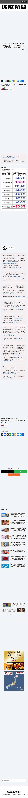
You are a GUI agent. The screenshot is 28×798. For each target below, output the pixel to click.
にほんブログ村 (4, 431)
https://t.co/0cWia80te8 (13, 306)
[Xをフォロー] (7, 471)
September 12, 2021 (19, 161)
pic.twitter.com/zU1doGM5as (9, 373)
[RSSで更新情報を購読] (14, 474)
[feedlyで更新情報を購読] (20, 471)
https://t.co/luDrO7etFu (15, 276)
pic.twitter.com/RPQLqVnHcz (9, 263)
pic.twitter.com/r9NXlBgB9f (9, 157)
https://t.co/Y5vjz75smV (10, 293)
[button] (25, 780)
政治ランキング (4, 427)
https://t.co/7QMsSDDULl (9, 335)
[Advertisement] (14, 27)
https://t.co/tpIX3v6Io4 (18, 318)
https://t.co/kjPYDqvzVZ (13, 261)
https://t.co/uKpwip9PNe (16, 354)
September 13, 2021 (17, 267)
